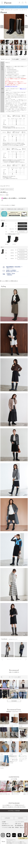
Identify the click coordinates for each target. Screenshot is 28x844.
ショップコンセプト (19, 821)
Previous (1, 26)
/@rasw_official (14, 807)
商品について (23, 88)
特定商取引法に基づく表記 (7, 825)
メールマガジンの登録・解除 (8, 827)
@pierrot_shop (6, 807)
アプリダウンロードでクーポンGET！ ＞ (14, 6)
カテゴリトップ (8, 9)
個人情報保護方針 (19, 825)
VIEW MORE (14, 700)
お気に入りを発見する (14, 672)
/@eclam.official (21, 807)
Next (26, 26)
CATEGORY (7, 818)
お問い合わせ (18, 823)
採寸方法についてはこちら (11, 86)
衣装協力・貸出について (20, 827)
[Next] (27, 786)
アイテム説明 (15, 59)
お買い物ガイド (5, 823)
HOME (2, 9)
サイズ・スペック (5, 59)
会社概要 (4, 821)
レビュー (24, 59)
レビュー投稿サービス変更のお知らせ (10, 280)
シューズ (16, 9)
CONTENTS (20, 818)
